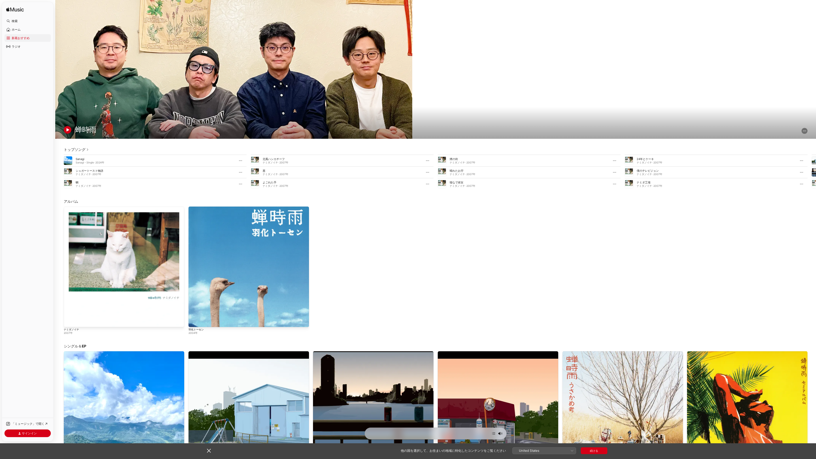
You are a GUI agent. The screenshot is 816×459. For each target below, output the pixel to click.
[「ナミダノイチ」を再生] (69, 322)
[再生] (67, 130)
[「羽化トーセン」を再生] (194, 322)
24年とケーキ (645, 159)
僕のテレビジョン (648, 170)
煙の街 (454, 159)
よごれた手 (269, 182)
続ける (594, 450)
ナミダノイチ (72, 208)
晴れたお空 (456, 170)
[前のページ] (59, 172)
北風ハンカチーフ (274, 159)
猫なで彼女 (456, 182)
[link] (76, 149)
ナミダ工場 (643, 182)
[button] (28, 21)
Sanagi (80, 159)
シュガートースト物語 (89, 170)
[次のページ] (812, 172)
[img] (15, 9)
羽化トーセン (196, 208)
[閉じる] (209, 451)
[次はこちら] (493, 433)
